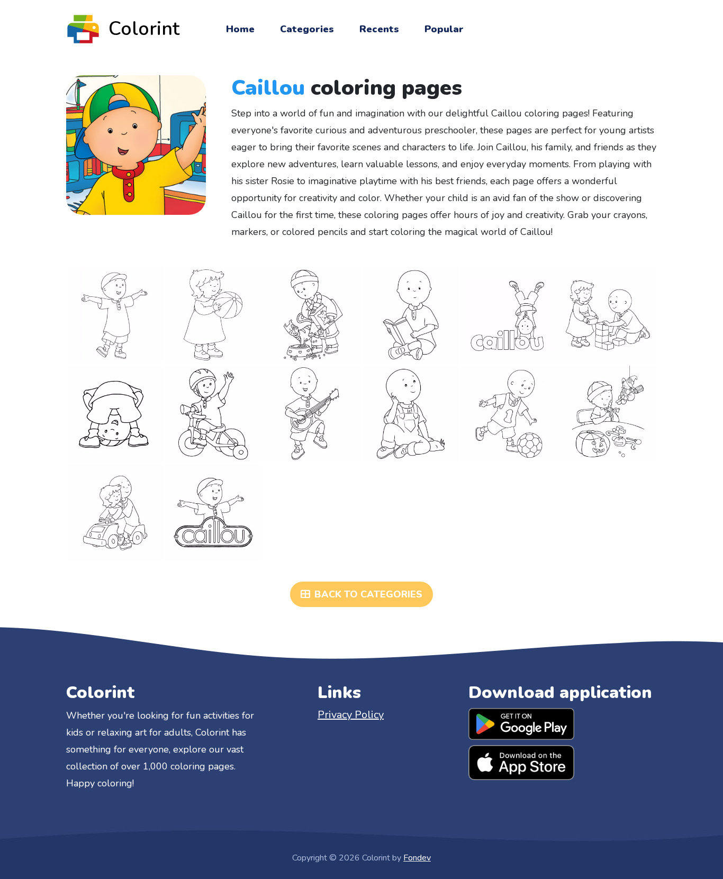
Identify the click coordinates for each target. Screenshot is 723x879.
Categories (307, 29)
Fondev (417, 858)
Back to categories (368, 594)
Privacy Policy (351, 715)
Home (240, 29)
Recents (379, 29)
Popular (444, 29)
